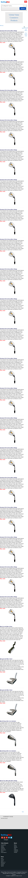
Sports (2, 865)
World (2, 861)
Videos (2, 846)
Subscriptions (4, 852)
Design (2, 864)
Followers (16, 851)
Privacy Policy (4, 872)
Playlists (2, 847)
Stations (15, 847)
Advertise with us (6, 873)
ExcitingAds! (3, 844)
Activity (15, 846)
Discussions (3, 849)
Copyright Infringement (22, 872)
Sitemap (1, 25)
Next (23, 28)
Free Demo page (26, 34)
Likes (15, 848)
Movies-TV (3, 862)
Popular (15, 852)
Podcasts (3, 863)
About (2, 851)
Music (15, 844)
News (2, 858)
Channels (3, 848)
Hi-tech (2, 859)
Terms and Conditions (11, 872)
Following (16, 849)
